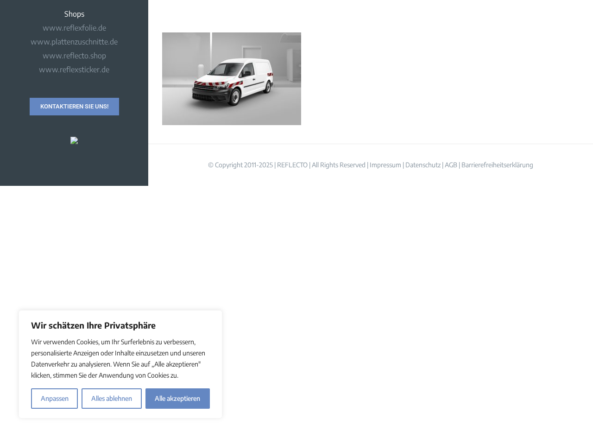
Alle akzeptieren (177, 398)
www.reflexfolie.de (74, 27)
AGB (451, 165)
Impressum (385, 165)
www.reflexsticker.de (74, 69)
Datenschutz (423, 165)
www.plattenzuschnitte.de (74, 41)
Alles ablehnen (111, 398)
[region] (120, 364)
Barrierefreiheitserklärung (497, 165)
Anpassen (55, 398)
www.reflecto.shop (74, 55)
